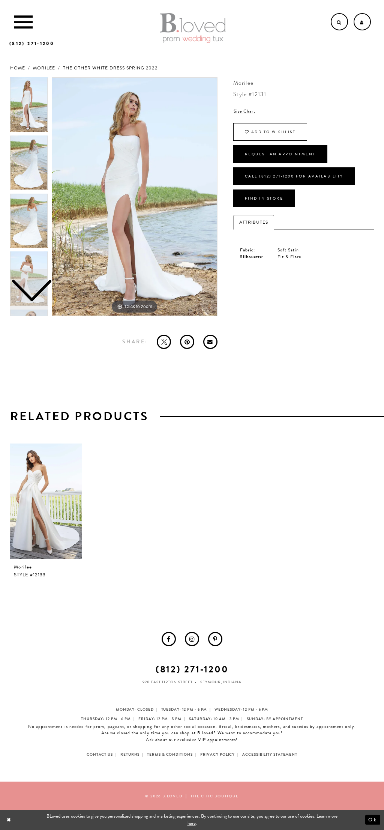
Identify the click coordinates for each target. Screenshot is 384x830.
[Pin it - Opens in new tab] (187, 342)
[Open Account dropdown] (362, 21)
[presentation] (46, 501)
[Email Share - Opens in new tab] (210, 342)
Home (17, 68)
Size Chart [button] (245, 111)
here (192, 823)
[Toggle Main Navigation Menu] (23, 21)
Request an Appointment (280, 154)
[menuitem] (169, 639)
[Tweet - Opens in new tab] (164, 342)
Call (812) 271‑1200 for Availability (294, 176)
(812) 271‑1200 (192, 669)
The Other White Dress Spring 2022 (110, 68)
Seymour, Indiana (220, 682)
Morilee (44, 68)
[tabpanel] (134, 197)
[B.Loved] (193, 28)
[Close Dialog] (9, 819)
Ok (372, 820)
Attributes (253, 222)
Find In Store (264, 198)
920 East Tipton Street (167, 682)
